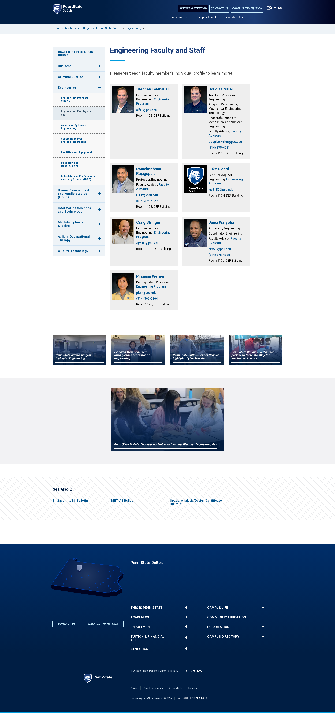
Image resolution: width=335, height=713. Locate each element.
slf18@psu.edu (146, 110)
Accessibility (175, 688)
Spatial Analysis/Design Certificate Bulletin (196, 502)
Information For (233, 17)
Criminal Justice (70, 77)
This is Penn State (146, 607)
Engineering (133, 28)
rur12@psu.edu (147, 195)
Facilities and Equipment (76, 152)
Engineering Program (151, 286)
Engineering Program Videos (74, 99)
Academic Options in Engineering (74, 126)
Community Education (226, 617)
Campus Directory (223, 636)
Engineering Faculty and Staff (76, 113)
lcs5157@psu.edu (221, 189)
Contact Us (219, 8)
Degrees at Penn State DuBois (102, 28)
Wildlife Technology (73, 251)
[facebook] (78, 607)
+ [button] (186, 607)
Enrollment (141, 627)
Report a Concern (193, 8)
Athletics (139, 649)
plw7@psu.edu (146, 293)
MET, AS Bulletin (123, 500)
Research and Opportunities (70, 164)
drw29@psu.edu (220, 249)
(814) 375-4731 (219, 147)
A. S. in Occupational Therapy (74, 238)
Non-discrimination (153, 688)
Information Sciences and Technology (74, 209)
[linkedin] (87, 607)
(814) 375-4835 (219, 254)
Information (218, 627)
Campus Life (204, 17)
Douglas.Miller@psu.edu (225, 142)
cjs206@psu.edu (147, 243)
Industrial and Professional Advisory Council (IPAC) (78, 178)
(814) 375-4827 (147, 201)
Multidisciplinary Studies (71, 224)
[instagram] (97, 607)
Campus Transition (247, 8)
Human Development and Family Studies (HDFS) (74, 193)
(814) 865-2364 (147, 298)
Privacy (134, 688)
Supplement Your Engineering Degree (74, 140)
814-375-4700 (194, 670)
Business (64, 66)
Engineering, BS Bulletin (70, 500)
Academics (179, 17)
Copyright (193, 688)
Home (56, 28)
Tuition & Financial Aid (148, 638)
